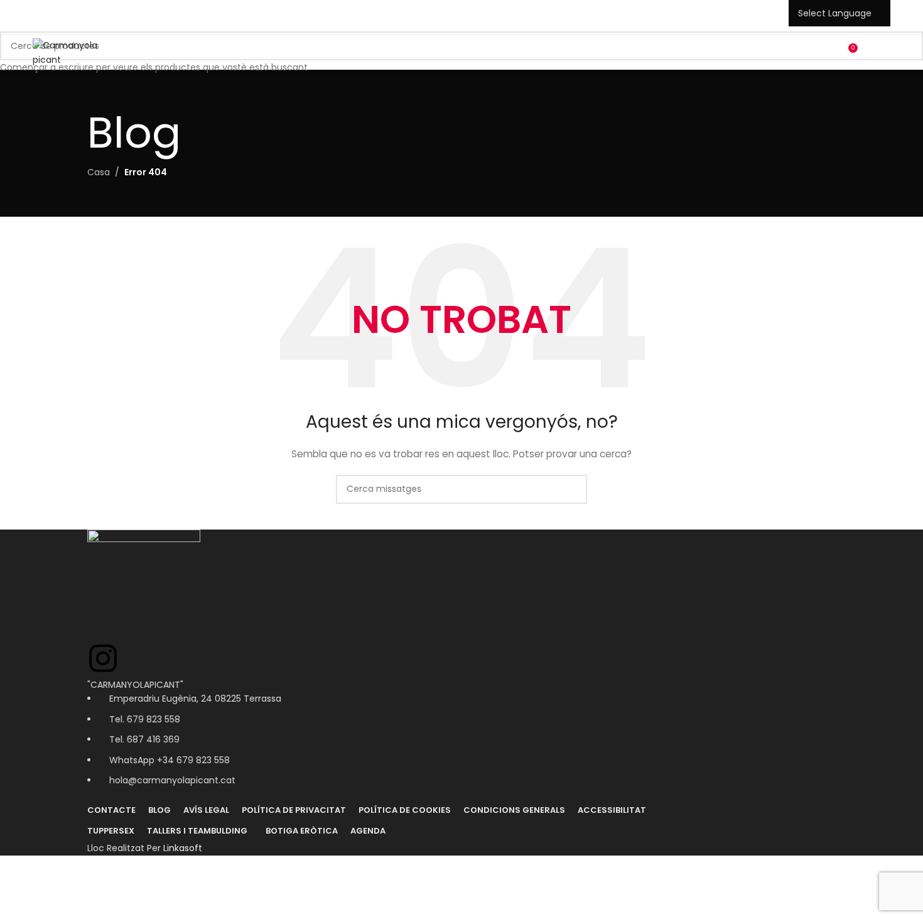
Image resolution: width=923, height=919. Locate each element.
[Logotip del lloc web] (80, 52)
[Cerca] (824, 52)
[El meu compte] (802, 52)
